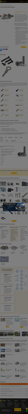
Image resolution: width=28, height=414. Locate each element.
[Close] (24, 202)
